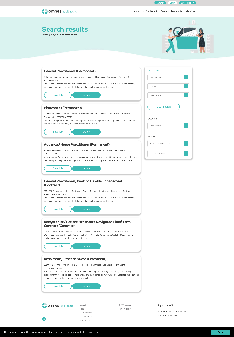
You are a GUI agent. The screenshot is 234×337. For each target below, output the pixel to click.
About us (139, 11)
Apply (86, 95)
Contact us (85, 320)
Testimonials (177, 11)
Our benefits (86, 312)
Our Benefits (152, 11)
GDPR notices (125, 305)
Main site (190, 11)
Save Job (58, 95)
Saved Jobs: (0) (187, 2)
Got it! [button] (221, 332)
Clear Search (164, 106)
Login (172, 2)
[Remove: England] (186, 86)
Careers (165, 11)
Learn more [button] (93, 332)
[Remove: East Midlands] (186, 77)
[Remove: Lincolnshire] (186, 95)
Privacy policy (125, 308)
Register (160, 2)
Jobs (82, 308)
